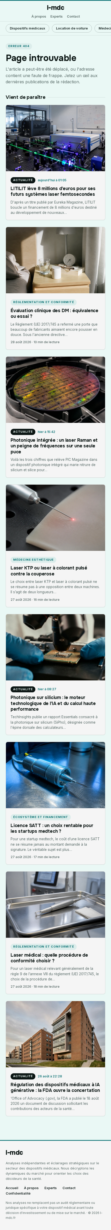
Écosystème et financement (40, 817)
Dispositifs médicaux (27, 28)
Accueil (12, 1188)
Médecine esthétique (33, 559)
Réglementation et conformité (43, 302)
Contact (73, 16)
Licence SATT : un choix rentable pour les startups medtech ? (52, 828)
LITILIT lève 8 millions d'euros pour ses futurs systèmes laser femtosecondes (53, 191)
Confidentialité (18, 1193)
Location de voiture (72, 28)
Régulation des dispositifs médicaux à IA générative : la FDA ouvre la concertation (55, 1087)
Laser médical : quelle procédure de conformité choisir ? (49, 958)
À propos (38, 16)
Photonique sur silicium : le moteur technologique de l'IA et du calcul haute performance (53, 703)
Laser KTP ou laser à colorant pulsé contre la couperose (49, 570)
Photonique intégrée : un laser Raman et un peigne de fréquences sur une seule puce (54, 446)
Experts (56, 16)
